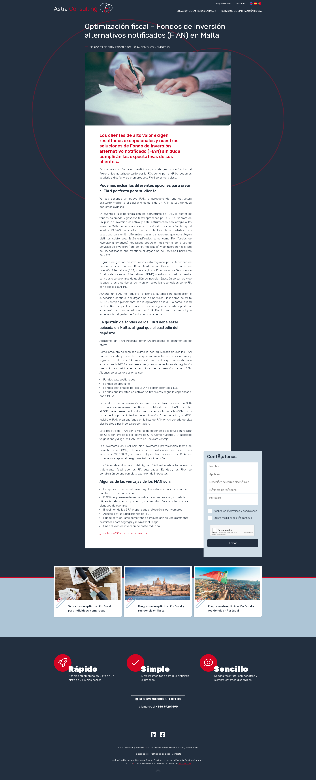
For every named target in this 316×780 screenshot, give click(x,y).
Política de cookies (160, 754)
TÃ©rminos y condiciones (242, 511)
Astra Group (184, 763)
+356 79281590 (167, 706)
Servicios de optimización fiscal (241, 11)
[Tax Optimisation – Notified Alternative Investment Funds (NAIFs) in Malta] (251, 2)
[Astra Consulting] (83, 8)
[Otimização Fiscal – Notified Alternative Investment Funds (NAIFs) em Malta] (259, 2)
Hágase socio (223, 3)
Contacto (240, 3)
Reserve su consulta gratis (159, 699)
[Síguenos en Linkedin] (154, 736)
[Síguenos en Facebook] (162, 736)
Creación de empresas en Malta (196, 11)
